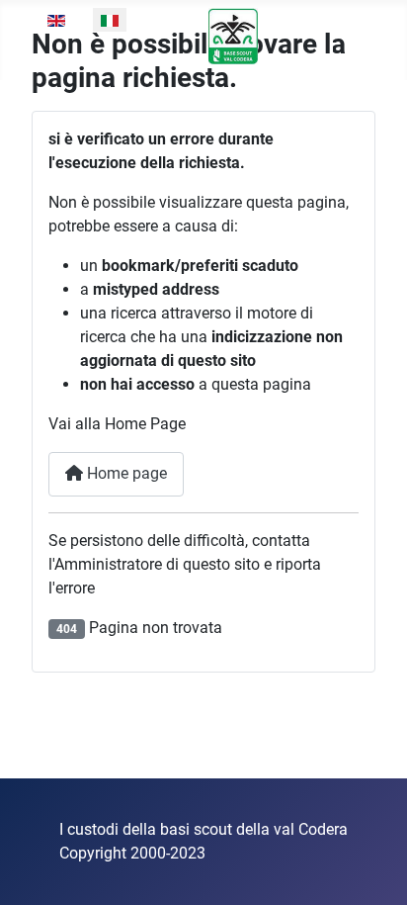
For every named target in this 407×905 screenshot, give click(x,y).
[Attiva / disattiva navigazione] (353, 44)
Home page (125, 473)
